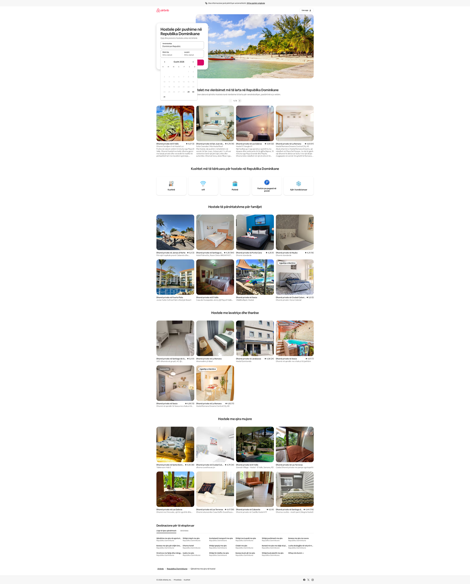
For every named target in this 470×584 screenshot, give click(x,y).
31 (164, 97)
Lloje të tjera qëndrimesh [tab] (166, 531)
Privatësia (177, 580)
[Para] (240, 101)
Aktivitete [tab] (184, 531)
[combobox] (182, 46)
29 (188, 92)
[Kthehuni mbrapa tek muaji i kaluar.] (165, 62)
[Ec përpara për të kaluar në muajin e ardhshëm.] (193, 62)
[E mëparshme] (230, 101)
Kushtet (187, 580)
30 (193, 92)
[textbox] (171, 54)
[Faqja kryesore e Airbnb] (162, 10)
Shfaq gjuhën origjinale (256, 3)
